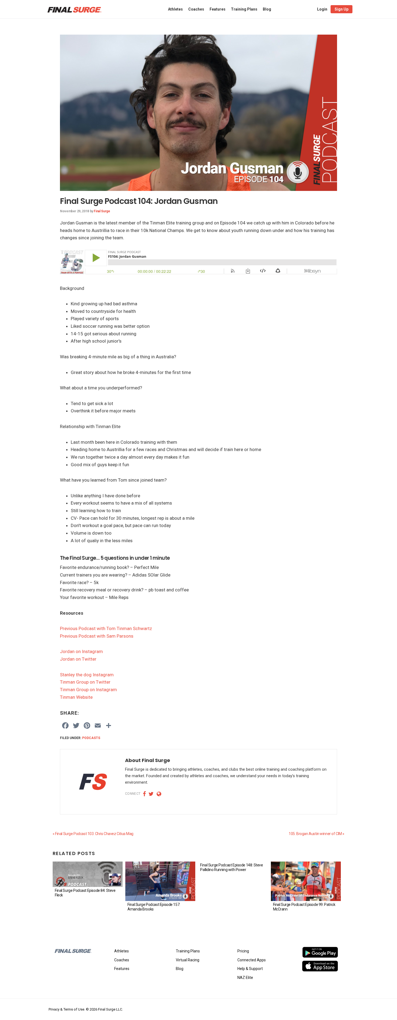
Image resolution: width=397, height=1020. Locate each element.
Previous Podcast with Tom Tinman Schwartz (106, 628)
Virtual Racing (187, 960)
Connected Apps (251, 960)
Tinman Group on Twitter (85, 682)
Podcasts (91, 738)
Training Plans (188, 951)
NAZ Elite (245, 977)
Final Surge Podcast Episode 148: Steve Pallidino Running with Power (231, 867)
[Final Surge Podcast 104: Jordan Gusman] (198, 38)
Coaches (121, 960)
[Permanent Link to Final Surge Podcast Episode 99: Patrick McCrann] (306, 881)
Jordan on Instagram (81, 651)
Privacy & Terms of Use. (67, 1009)
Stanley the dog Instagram (87, 674)
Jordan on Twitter (78, 659)
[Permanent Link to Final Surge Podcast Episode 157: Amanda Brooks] (160, 881)
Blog (179, 968)
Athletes (121, 951)
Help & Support (250, 968)
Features (121, 968)
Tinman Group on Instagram (88, 689)
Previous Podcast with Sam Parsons (96, 636)
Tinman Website (76, 697)
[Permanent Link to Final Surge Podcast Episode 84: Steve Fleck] (88, 874)
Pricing (243, 951)
